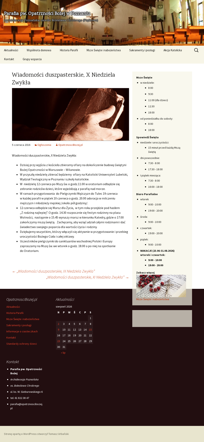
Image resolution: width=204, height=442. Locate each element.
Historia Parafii (69, 50)
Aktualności (11, 50)
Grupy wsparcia (32, 59)
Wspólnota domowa (39, 50)
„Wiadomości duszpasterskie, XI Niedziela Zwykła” (87, 277)
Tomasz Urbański (58, 434)
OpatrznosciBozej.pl (70, 145)
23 (58, 341)
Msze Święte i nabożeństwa (103, 50)
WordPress (30, 434)
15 (90, 329)
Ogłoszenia (44, 145)
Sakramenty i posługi (142, 50)
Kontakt (9, 59)
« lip (63, 352)
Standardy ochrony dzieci (21, 343)
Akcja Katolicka (173, 50)
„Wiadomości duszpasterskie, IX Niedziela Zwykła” (53, 271)
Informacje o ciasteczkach (22, 331)
